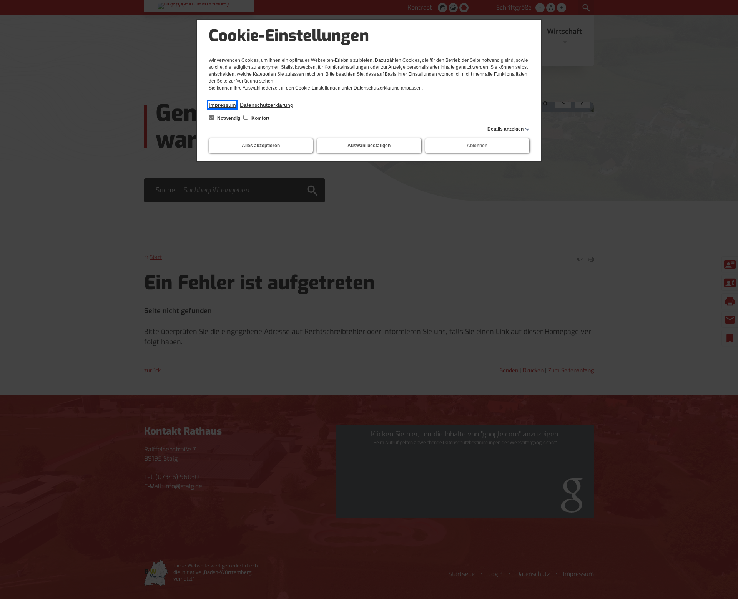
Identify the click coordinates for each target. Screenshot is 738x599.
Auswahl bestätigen (369, 145)
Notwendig (228, 118)
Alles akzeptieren (261, 145)
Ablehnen (477, 145)
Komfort (259, 118)
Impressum (222, 105)
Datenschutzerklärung (266, 105)
